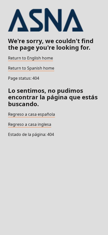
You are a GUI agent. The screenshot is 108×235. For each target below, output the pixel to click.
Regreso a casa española (31, 114)
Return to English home (30, 58)
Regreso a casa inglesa (29, 124)
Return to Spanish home (31, 68)
